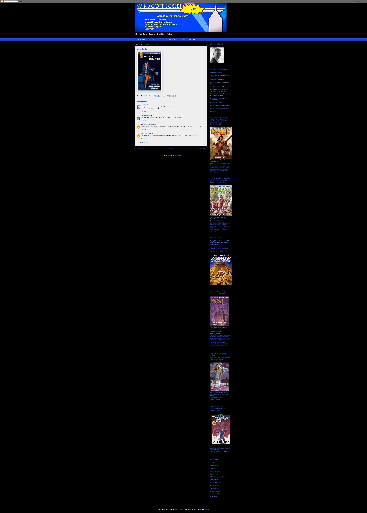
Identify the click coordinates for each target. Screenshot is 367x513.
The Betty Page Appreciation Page (219, 108)
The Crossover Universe (216, 102)
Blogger (206, 509)
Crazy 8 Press (214, 474)
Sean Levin (144, 133)
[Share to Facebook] (173, 96)
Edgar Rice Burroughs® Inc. (218, 477)
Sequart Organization (216, 491)
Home (171, 149)
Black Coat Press (215, 471)
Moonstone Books (215, 485)
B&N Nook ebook (215, 333)
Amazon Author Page (216, 72)
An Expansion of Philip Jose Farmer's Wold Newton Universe (220, 94)
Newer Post (141, 149)
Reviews (154, 39)
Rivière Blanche (214, 488)
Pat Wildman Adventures (217, 79)
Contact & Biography (188, 39)
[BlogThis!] (170, 96)
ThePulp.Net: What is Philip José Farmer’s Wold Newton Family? (219, 90)
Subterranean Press (215, 494)
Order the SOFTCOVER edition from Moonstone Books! (220, 452)
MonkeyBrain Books (215, 482)
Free (163, 39)
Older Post (201, 149)
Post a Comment (144, 142)
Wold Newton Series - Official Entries (220, 87)
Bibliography (142, 39)
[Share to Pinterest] (175, 96)
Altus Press (213, 463)
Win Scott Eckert (146, 124)
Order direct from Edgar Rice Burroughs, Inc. (218, 160)
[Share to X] (172, 96)
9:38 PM (143, 120)
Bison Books (213, 468)
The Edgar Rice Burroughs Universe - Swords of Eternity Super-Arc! (220, 223)
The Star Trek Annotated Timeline (219, 105)
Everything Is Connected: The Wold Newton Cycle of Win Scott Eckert (220, 242)
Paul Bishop (145, 115)
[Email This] (168, 96)
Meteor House (214, 479)
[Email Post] (164, 96)
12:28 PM (144, 138)
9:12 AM (143, 111)
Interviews (172, 39)
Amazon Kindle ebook (216, 221)
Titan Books (213, 496)
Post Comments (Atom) (175, 155)
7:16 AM (143, 129)
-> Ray (143, 104)
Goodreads (213, 111)
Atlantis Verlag (214, 465)
